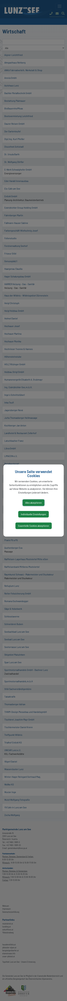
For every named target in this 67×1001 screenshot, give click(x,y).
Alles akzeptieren (33, 502)
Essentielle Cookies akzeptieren (33, 525)
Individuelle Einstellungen (33, 514)
